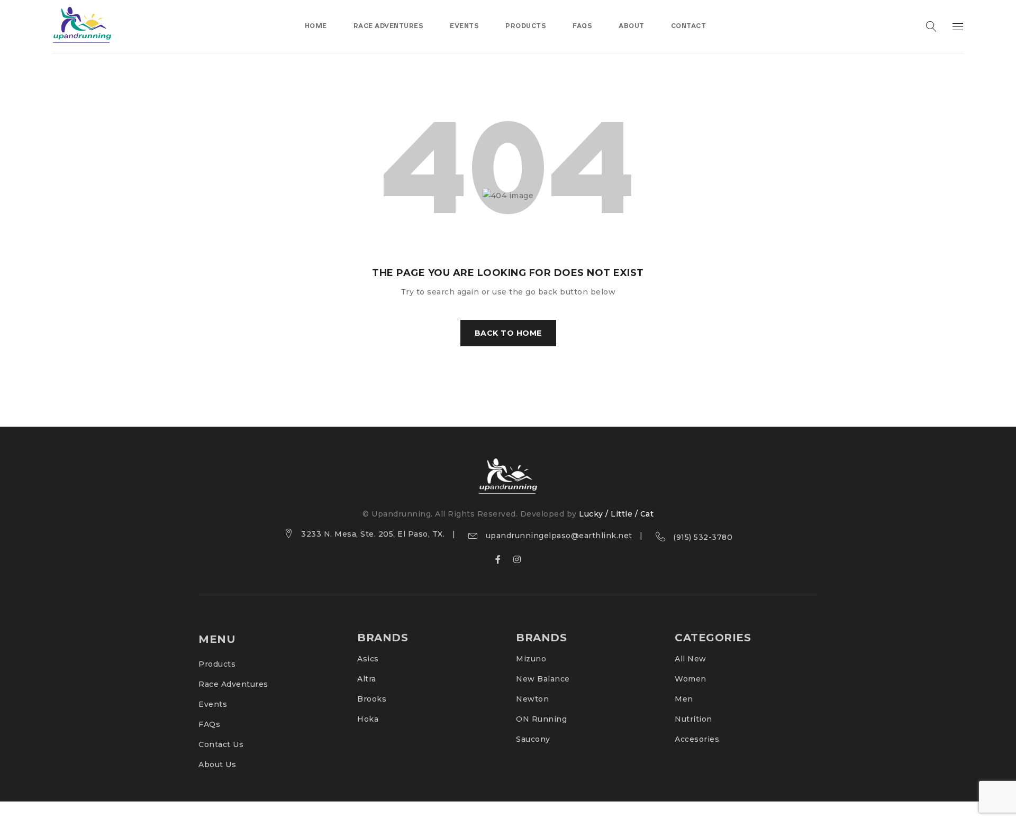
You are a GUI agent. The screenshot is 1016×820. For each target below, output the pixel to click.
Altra (366, 679)
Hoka (367, 719)
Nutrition (693, 719)
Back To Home (508, 333)
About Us (217, 764)
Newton (532, 699)
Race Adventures (233, 684)
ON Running (541, 719)
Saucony (533, 739)
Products (216, 664)
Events (212, 704)
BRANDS (382, 637)
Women (690, 679)
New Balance (543, 679)
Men (684, 699)
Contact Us (220, 744)
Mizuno (531, 659)
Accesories (697, 739)
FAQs (209, 724)
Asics (368, 659)
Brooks (371, 699)
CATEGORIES (713, 637)
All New (690, 659)
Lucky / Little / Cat (616, 514)
